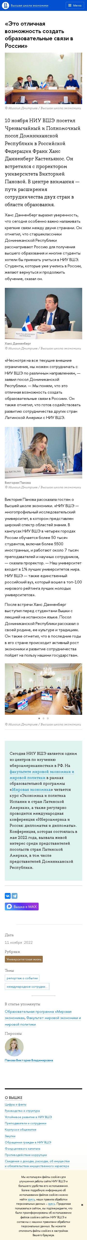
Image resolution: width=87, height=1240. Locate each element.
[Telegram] (14, 896)
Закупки (10, 1136)
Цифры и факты (15, 1104)
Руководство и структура (22, 1111)
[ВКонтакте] (8, 896)
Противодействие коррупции (26, 1155)
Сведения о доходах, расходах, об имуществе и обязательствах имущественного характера (37, 1163)
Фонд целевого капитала (22, 1149)
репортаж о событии (22, 978)
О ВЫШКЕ (13, 1097)
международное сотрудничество (28, 986)
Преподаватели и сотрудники (25, 1123)
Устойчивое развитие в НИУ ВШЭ (28, 1117)
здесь (31, 1199)
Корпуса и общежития (20, 1129)
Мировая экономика (31, 789)
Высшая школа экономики (29, 5)
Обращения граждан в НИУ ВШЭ (28, 1142)
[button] (9, 689)
